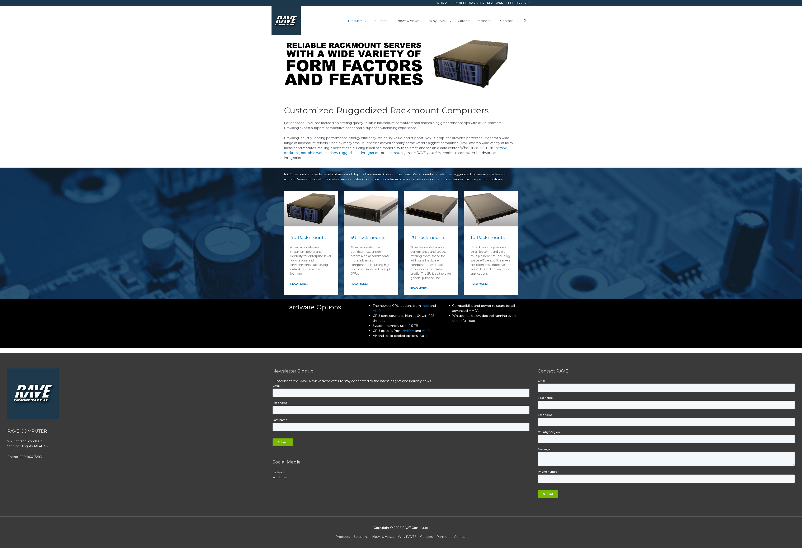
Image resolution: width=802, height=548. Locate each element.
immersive (498, 148)
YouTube (280, 477)
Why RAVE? (407, 537)
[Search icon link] (525, 21)
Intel (425, 306)
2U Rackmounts (427, 237)
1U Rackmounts (488, 237)
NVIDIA (408, 331)
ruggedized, (349, 153)
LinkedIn (279, 472)
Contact (460, 537)
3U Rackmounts (367, 237)
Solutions (361, 537)
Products (342, 537)
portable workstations (319, 153)
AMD (377, 311)
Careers (426, 537)
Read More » (299, 283)
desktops (291, 153)
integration (370, 153)
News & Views (383, 537)
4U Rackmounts (308, 237)
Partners (443, 537)
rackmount (394, 153)
